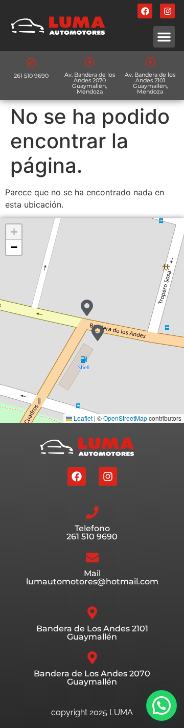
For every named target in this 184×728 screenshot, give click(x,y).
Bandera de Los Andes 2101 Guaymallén (92, 633)
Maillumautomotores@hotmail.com (92, 577)
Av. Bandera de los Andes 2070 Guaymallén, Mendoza (89, 83)
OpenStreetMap (125, 418)
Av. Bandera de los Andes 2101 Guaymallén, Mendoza (150, 83)
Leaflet (82, 418)
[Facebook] (144, 11)
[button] (164, 37)
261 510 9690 (31, 75)
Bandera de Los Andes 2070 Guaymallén (92, 678)
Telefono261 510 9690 (92, 532)
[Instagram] (167, 11)
